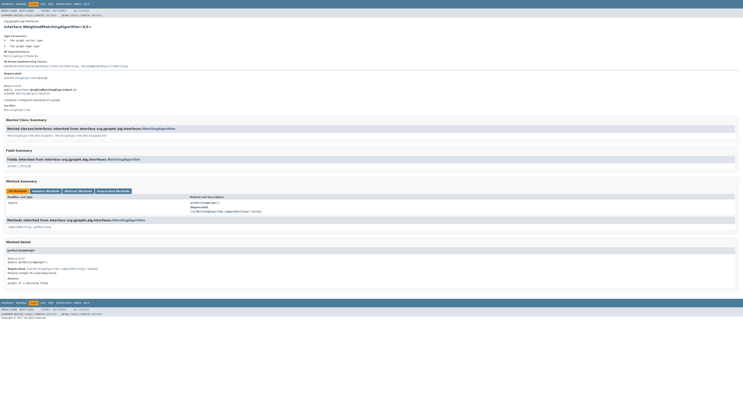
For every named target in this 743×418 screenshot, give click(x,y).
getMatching (42, 227)
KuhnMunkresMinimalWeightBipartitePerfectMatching (41, 66)
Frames (46, 10)
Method (51, 15)
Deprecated (63, 4)
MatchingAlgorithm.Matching (28, 135)
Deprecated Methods (113, 191)
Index (77, 4)
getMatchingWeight (203, 202)
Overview (7, 4)
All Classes (81, 10)
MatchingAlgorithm (17, 56)
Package (21, 4)
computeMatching (19, 227)
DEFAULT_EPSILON (19, 166)
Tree (51, 4)
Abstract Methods (78, 191)
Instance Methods (45, 191)
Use (43, 4)
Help (86, 4)
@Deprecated (12, 85)
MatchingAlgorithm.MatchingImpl (79, 135)
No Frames (60, 10)
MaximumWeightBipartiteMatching (104, 66)
